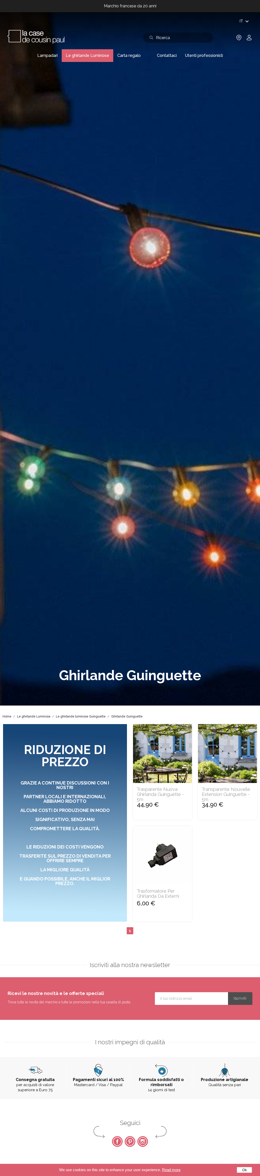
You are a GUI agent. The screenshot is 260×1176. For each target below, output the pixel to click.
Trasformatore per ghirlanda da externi (158, 894)
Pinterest (130, 1141)
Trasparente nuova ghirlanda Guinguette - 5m (160, 794)
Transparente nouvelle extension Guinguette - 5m (226, 794)
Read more (171, 1170)
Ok (244, 1170)
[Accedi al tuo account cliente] (249, 39)
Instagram (142, 1141)
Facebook (117, 1141)
